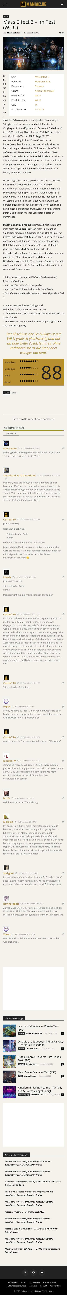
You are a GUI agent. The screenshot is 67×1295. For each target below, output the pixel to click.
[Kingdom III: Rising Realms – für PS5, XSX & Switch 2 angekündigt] (9, 1092)
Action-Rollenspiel (44, 90)
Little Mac (9, 1181)
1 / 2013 (39, 109)
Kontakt (43, 1285)
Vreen (7, 706)
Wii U (38, 95)
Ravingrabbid (11, 903)
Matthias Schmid (14, 33)
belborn (8, 1161)
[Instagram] (33, 1272)
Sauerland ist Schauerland (19, 475)
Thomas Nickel (32, 1048)
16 (36, 104)
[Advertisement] (33, 988)
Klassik (21, 1033)
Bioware (39, 86)
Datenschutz (34, 1282)
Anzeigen (33, 1285)
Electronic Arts (42, 81)
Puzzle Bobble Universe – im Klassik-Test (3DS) (40, 1058)
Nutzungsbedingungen (16, 1285)
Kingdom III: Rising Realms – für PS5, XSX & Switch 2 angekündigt (40, 1089)
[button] (62, 4)
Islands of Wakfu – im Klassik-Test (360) (38, 1027)
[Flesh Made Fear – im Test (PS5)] (9, 1077)
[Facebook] (25, 1272)
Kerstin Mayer (32, 1064)
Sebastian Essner (38, 1094)
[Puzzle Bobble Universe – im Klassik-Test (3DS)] (9, 1061)
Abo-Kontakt (55, 1285)
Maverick (9, 1248)
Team (23, 1282)
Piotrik (7, 577)
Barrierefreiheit (49, 1282)
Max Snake (10, 448)
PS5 (20, 1076)
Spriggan (8, 873)
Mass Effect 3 (42, 76)
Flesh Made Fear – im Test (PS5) (37, 1072)
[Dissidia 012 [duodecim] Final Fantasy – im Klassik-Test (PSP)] (9, 1046)
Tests (6, 16)
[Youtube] (42, 1272)
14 (63, 33)
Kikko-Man (10, 1191)
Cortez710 (9, 519)
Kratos (8, 1211)
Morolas (8, 821)
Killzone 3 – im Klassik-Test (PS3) (29, 1211)
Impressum (13, 1282)
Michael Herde (30, 1076)
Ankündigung (24, 1095)
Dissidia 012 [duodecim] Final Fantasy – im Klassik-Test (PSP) (40, 1043)
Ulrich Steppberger (34, 1033)
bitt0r (6, 798)
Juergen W (9, 760)
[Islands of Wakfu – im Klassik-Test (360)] (9, 1031)
